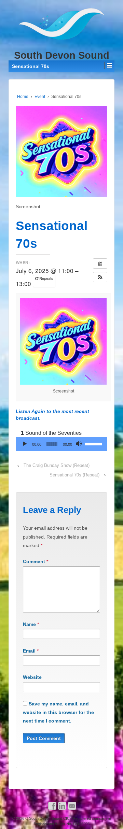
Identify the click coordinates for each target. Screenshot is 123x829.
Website (32, 677)
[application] (61, 444)
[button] (100, 277)
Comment (35, 561)
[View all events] (100, 263)
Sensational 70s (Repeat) (74, 474)
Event (40, 96)
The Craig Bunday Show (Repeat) (57, 465)
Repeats (45, 278)
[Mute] (79, 444)
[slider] (94, 443)
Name (29, 624)
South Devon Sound (61, 55)
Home (22, 96)
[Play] (24, 444)
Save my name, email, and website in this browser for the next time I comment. (58, 712)
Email (29, 651)
